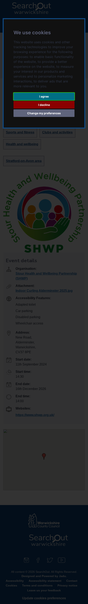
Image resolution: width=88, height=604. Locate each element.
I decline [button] (44, 105)
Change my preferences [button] (44, 113)
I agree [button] (44, 96)
